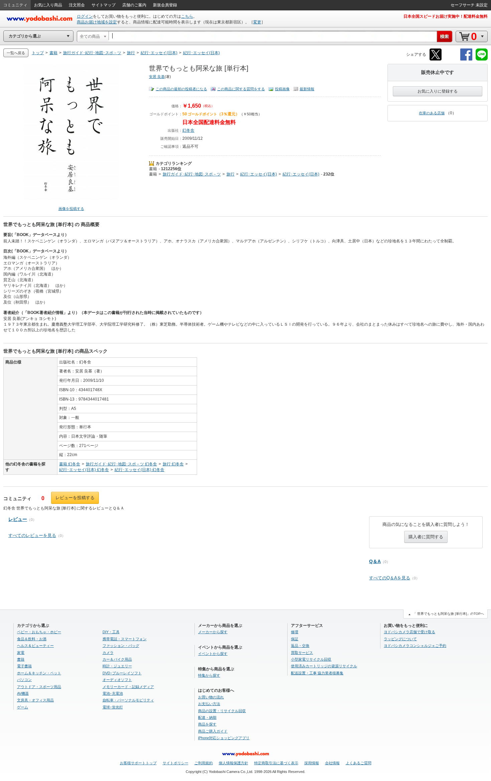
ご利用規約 (203, 763)
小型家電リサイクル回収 (311, 659)
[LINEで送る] (482, 59)
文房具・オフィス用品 (35, 700)
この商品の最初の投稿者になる (181, 89)
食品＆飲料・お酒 (31, 639)
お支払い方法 (209, 704)
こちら (187, 16)
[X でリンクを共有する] (436, 59)
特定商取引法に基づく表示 (276, 763)
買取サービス (302, 653)
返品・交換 (300, 646)
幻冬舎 (188, 130)
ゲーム (22, 707)
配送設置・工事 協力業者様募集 (317, 673)
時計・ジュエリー (117, 666)
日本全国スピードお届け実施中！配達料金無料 (445, 16)
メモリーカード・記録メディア (128, 687)
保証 (294, 639)
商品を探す (207, 724)
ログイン (85, 16)
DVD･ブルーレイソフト (122, 673)
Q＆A (375, 561)
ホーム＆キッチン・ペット (39, 673)
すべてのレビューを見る (32, 535)
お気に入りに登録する (438, 91)
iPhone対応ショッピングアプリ (224, 738)
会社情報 (332, 763)
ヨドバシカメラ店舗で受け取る (409, 632)
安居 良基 (157, 77)
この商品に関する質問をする (241, 89)
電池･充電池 (113, 693)
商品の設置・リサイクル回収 (222, 711)
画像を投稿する (71, 209)
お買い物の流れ (211, 697)
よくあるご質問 (358, 763)
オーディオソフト (117, 680)
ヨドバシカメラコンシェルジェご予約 (415, 646)
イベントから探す (212, 654)
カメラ (108, 653)
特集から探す (209, 675)
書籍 (153, 168)
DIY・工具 (111, 632)
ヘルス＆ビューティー (35, 646)
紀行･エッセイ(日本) (258, 174)
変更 (257, 22)
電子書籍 (24, 666)
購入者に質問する (425, 536)
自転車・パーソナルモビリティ (128, 700)
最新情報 (307, 89)
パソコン (24, 680)
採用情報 (311, 763)
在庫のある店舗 (432, 113)
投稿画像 (282, 89)
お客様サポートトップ (138, 763)
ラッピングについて (400, 639)
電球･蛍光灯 (113, 707)
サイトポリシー (175, 763)
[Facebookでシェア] (466, 59)
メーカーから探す (212, 632)
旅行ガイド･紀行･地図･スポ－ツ (192, 174)
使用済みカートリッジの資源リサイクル (324, 666)
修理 (294, 632)
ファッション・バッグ (121, 646)
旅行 (230, 174)
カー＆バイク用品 (117, 659)
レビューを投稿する (75, 497)
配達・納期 (207, 717)
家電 (20, 653)
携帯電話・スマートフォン (125, 639)
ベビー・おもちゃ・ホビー (39, 632)
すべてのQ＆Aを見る (389, 577)
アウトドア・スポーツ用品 (39, 687)
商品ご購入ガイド (212, 731)
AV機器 (23, 693)
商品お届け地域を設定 (97, 22)
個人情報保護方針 (233, 763)
